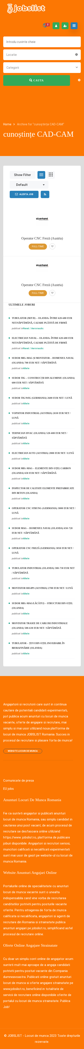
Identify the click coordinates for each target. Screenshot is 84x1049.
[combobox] (42, 54)
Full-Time (38, 293)
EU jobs (8, 789)
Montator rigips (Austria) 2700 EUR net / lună (42, 588)
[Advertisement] (42, 221)
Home (7, 124)
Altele (26, 368)
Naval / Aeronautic (33, 328)
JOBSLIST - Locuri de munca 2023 (32, 1036)
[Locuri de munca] (26, 8)
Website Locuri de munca (23, 751)
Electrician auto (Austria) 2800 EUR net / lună (43, 453)
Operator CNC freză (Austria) (42, 285)
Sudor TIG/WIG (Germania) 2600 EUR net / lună (42, 398)
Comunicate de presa (18, 780)
